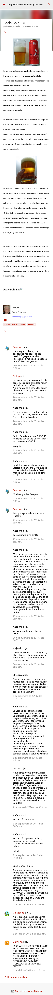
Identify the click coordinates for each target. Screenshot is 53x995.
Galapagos (18, 912)
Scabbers (17, 347)
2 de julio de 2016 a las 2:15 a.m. (29, 904)
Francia (31, 324)
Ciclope (16, 376)
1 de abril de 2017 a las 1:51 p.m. (29, 970)
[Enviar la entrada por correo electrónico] (5, 321)
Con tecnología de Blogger (28, 991)
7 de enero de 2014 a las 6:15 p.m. (30, 807)
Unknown (18, 942)
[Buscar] (49, 4)
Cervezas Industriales (15, 324)
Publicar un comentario (16, 977)
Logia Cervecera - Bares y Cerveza (25, 4)
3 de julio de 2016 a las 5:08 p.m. (29, 933)
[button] (5, 32)
